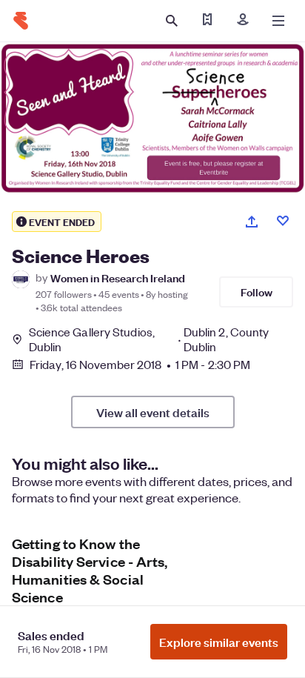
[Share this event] (252, 221)
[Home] (21, 21)
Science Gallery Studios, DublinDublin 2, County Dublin (149, 339)
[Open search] (172, 21)
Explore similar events (218, 642)
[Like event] (282, 220)
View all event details (153, 412)
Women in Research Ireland (117, 277)
